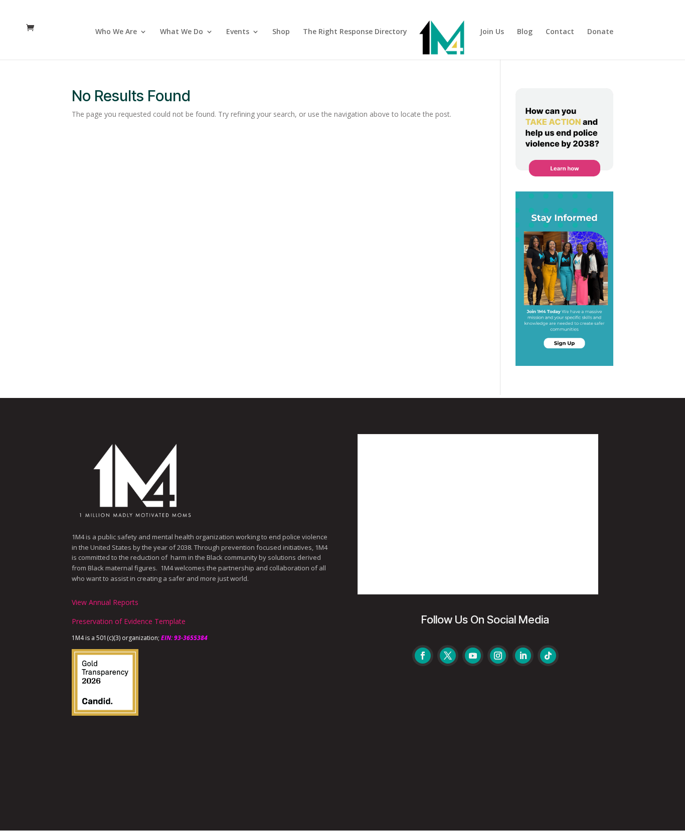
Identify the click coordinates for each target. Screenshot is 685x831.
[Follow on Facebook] (422, 655)
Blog (525, 32)
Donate (600, 32)
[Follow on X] (447, 655)
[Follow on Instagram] (497, 655)
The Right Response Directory (355, 32)
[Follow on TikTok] (548, 655)
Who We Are (116, 32)
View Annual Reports (105, 602)
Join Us (492, 32)
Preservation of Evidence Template (129, 621)
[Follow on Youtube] (472, 655)
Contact (560, 32)
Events (237, 32)
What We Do (181, 32)
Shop (281, 32)
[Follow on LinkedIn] (523, 655)
